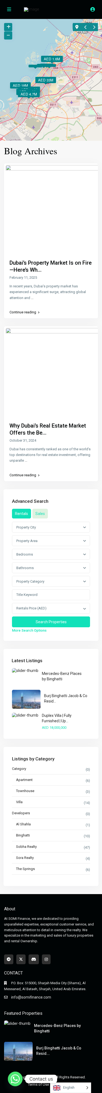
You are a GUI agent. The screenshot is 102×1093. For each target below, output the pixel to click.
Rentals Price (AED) (31, 608)
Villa (19, 802)
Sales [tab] (40, 513)
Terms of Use (38, 1084)
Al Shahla (23, 824)
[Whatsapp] (15, 1079)
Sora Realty (25, 858)
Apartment (24, 780)
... (32, 298)
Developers (21, 813)
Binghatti (23, 835)
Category (19, 769)
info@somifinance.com (31, 997)
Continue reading (23, 312)
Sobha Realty (26, 847)
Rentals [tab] (21, 513)
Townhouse (25, 791)
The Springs (25, 869)
